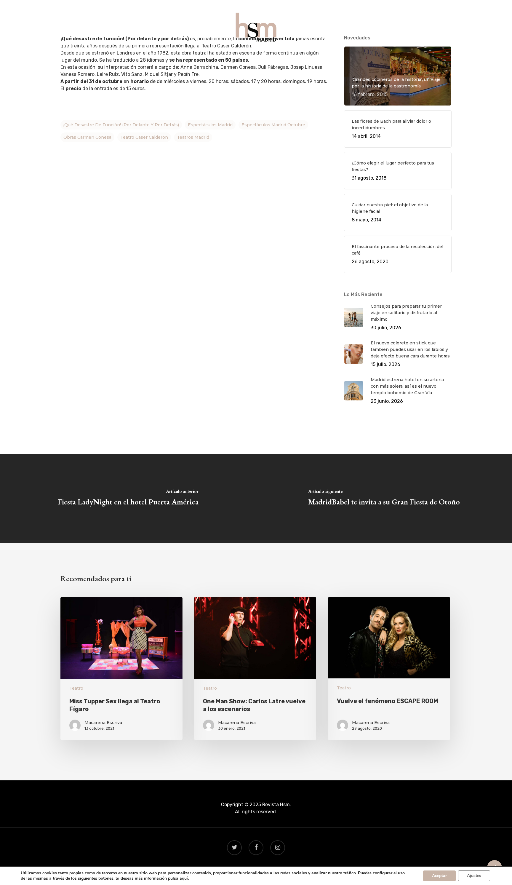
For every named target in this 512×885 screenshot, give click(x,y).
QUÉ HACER (198, 57)
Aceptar (439, 875)
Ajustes (474, 875)
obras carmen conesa (87, 137)
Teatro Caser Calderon (144, 137)
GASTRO (230, 57)
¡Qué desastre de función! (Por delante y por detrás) (121, 124)
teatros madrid (193, 137)
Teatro (76, 688)
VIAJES (256, 57)
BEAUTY (282, 57)
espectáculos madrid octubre (273, 124)
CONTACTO (313, 57)
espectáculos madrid (210, 124)
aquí (184, 878)
